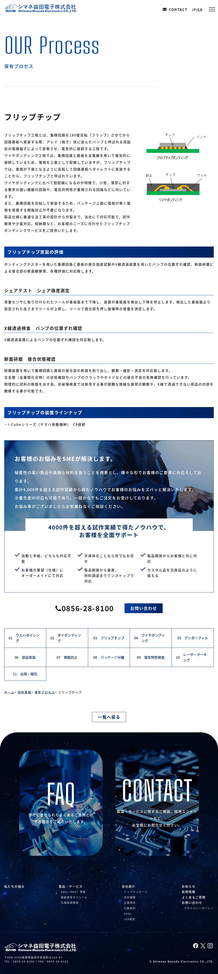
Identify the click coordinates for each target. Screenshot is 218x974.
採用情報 (188, 891)
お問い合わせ (143, 608)
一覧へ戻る (109, 717)
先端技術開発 (70, 902)
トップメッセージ (136, 892)
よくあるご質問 (194, 897)
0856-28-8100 (88, 608)
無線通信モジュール (74, 897)
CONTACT (178, 9)
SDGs (128, 913)
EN (200, 9)
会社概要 (130, 897)
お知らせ (188, 886)
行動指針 (130, 908)
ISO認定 (129, 919)
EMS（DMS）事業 (73, 892)
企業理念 (130, 902)
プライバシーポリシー (199, 908)
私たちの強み (14, 886)
